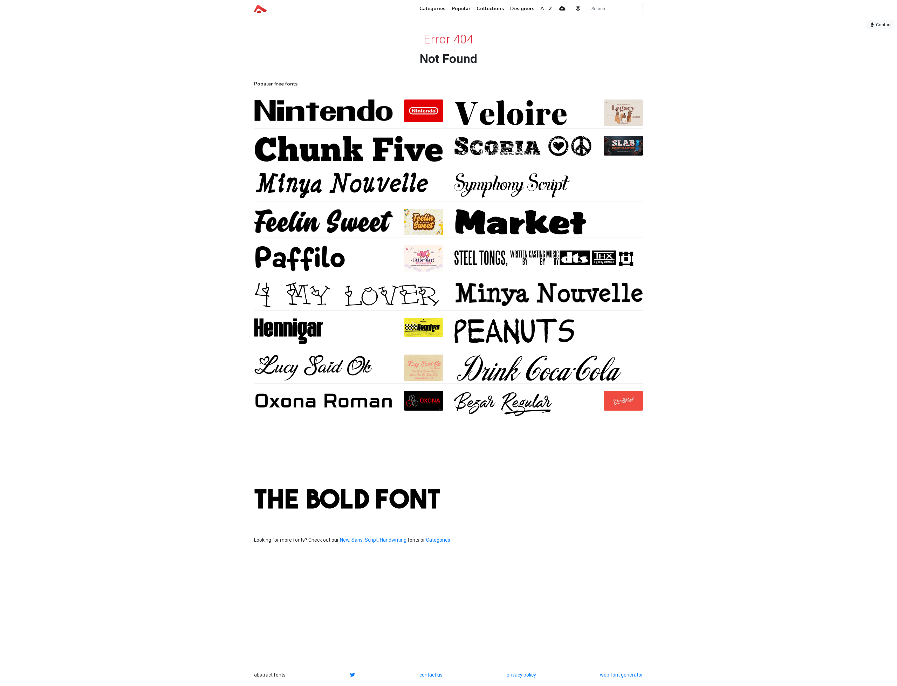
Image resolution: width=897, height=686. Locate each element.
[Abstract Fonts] (260, 8)
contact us (431, 675)
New (344, 540)
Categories (438, 540)
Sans (357, 540)
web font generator (621, 675)
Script (371, 540)
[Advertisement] (448, 452)
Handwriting (393, 540)
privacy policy (521, 675)
